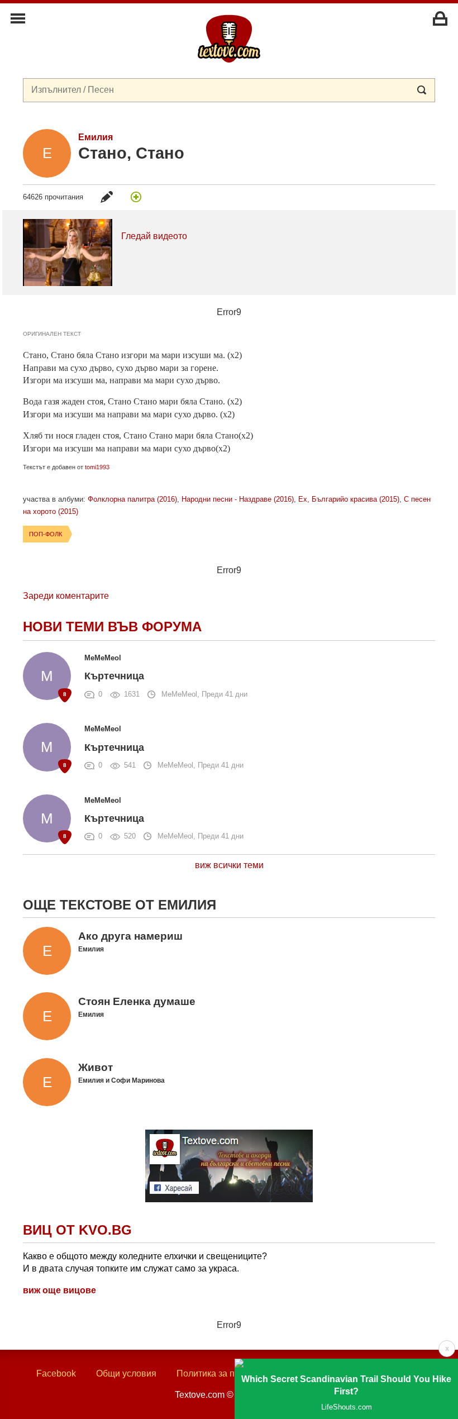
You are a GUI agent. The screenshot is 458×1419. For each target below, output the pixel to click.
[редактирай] (107, 197)
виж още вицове (59, 1290)
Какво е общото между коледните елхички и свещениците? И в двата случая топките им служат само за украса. (145, 1262)
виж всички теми (229, 865)
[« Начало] (229, 38)
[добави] (136, 197)
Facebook (56, 1373)
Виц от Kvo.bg (77, 1229)
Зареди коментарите (66, 596)
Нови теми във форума (112, 626)
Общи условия (126, 1373)
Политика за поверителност (234, 1373)
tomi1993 (97, 467)
